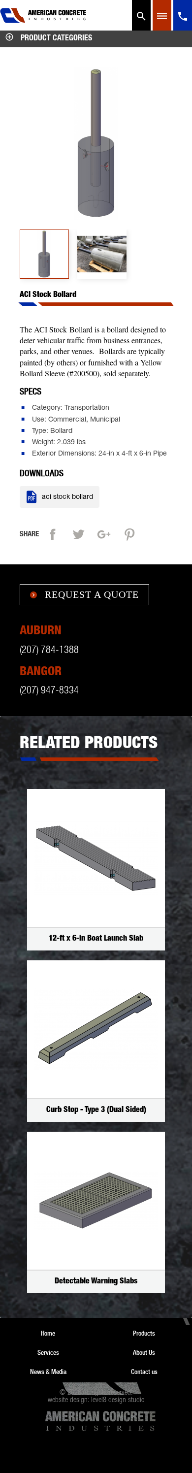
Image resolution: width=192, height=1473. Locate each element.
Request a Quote (84, 594)
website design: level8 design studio (96, 1400)
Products (144, 1333)
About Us (144, 1352)
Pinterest (132, 533)
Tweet (80, 533)
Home (48, 1333)
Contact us (144, 1371)
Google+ (106, 533)
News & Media (48, 1371)
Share (55, 533)
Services (48, 1352)
